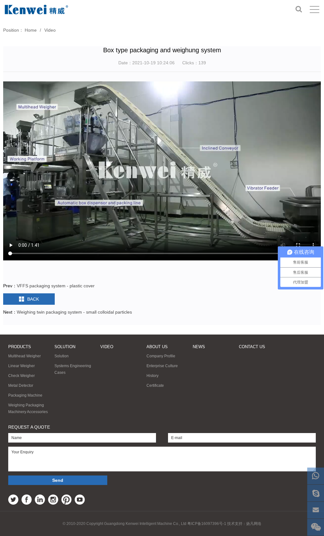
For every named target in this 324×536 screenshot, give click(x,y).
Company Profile (160, 356)
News (199, 346)
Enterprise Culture (162, 366)
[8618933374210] (315, 476)
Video (50, 30)
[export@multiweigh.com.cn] (315, 510)
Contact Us (252, 346)
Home (31, 30)
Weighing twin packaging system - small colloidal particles (74, 312)
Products (19, 346)
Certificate (155, 385)
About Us (157, 346)
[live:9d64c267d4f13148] (315, 493)
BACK (33, 299)
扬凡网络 (253, 523)
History (152, 375)
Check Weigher (21, 375)
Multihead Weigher (24, 356)
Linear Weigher (21, 366)
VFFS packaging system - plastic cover (56, 285)
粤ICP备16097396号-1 (206, 523)
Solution (64, 346)
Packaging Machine (25, 395)
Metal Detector (20, 385)
